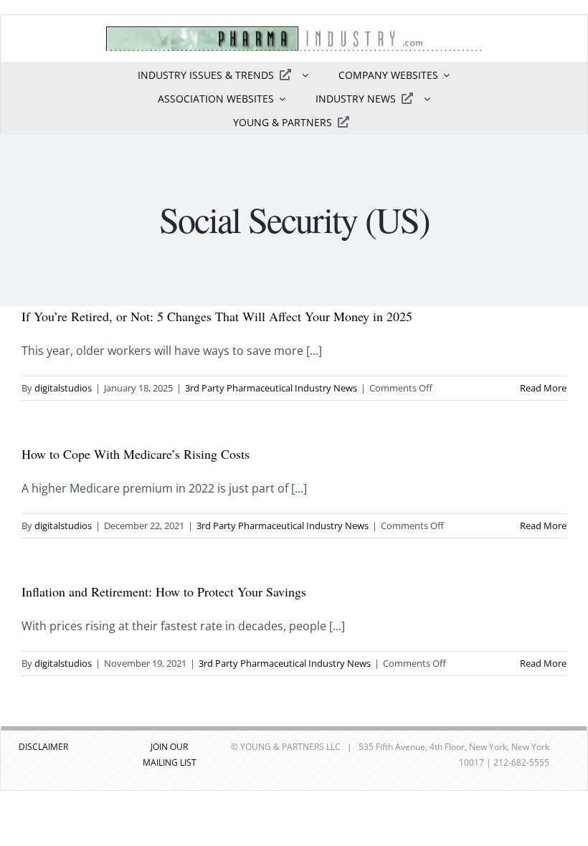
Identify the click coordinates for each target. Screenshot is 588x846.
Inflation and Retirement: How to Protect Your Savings (164, 591)
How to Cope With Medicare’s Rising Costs (136, 453)
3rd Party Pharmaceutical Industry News (271, 387)
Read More (543, 387)
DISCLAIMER (43, 747)
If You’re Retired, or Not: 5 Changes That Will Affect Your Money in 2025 (217, 316)
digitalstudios (63, 387)
